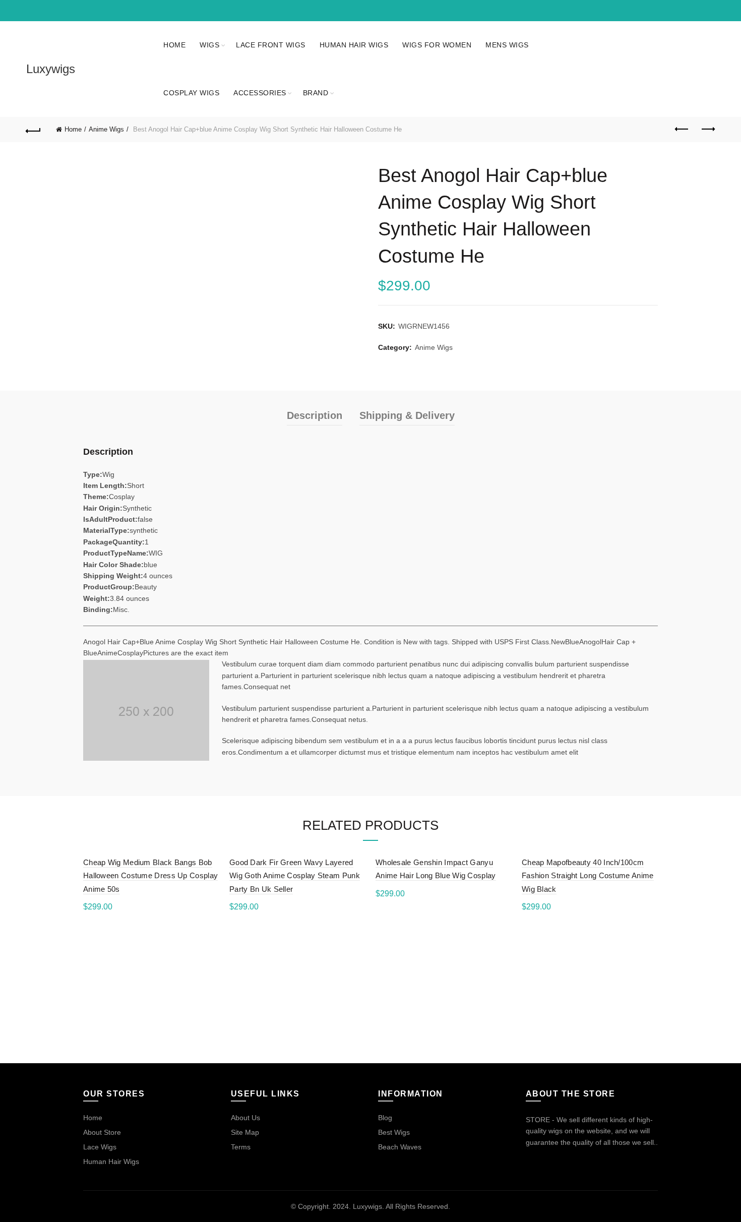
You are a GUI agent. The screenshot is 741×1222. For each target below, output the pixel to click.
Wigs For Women (436, 45)
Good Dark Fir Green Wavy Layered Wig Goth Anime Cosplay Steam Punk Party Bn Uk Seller (294, 875)
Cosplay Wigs (191, 93)
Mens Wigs (507, 45)
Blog (385, 1118)
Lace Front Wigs (270, 45)
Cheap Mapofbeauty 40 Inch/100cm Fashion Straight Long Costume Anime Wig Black (588, 875)
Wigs (209, 45)
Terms (241, 1147)
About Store (102, 1132)
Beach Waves (399, 1147)
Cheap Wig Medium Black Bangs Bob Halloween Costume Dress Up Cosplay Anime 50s (150, 875)
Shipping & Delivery (407, 415)
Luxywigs (50, 69)
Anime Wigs (106, 129)
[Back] (33, 129)
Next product (707, 129)
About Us (245, 1118)
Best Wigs (394, 1132)
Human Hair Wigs (354, 45)
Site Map (245, 1132)
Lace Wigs (99, 1147)
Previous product (682, 129)
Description (314, 415)
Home (174, 45)
